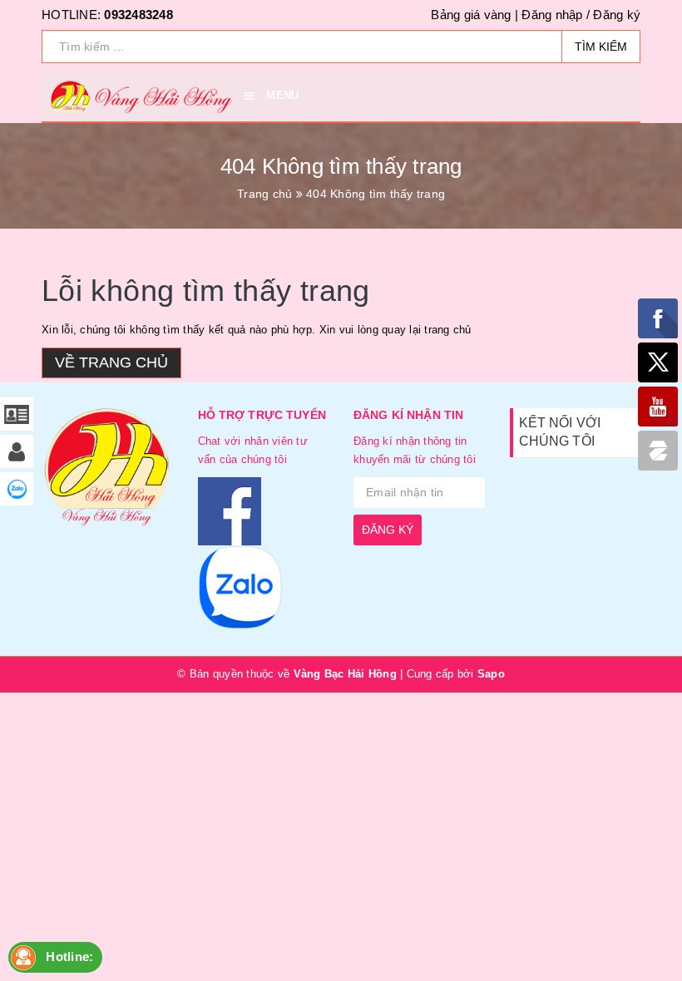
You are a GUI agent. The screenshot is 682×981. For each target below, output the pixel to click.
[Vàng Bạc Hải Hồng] (107, 473)
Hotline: (69, 956)
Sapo (491, 674)
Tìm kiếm (601, 46)
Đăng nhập (551, 14)
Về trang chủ (111, 362)
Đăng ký (616, 14)
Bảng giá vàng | (474, 14)
